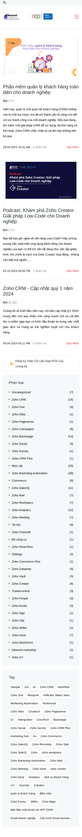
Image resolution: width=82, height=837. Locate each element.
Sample (15, 687)
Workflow (63, 687)
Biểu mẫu (46, 793)
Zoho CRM (19, 399)
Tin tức (16, 524)
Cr (12, 719)
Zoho (34, 752)
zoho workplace (52, 752)
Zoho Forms (18, 801)
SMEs (34, 801)
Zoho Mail (18, 495)
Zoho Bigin (49, 801)
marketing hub (20, 736)
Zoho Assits (19, 605)
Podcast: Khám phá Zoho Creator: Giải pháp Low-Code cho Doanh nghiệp (39, 216)
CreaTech (43, 719)
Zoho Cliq (18, 620)
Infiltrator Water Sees (56, 695)
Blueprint (33, 695)
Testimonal (49, 703)
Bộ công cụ (19, 539)
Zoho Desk (19, 635)
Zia (26, 687)
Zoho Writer (19, 627)
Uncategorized (21, 392)
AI (34, 687)
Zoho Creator (20, 583)
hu (34, 736)
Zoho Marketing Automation (29, 473)
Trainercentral (20, 591)
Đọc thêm (73, 147)
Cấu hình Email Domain (55, 818)
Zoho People (20, 598)
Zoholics (39, 785)
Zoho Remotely (42, 744)
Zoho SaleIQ (18, 752)
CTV (11, 100)
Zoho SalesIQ (21, 488)
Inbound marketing (24, 650)
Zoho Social (19, 443)
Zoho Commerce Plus (26, 561)
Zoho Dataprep (21, 569)
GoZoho (24, 785)
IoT (13, 785)
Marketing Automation (24, 703)
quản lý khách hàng (23, 793)
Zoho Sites (19, 414)
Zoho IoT (17, 657)
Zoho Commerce (51, 736)
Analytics (34, 777)
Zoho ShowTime (22, 546)
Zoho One (18, 407)
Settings (17, 554)
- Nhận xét (38, 147)
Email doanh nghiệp (23, 818)
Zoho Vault (18, 576)
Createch (34, 711)
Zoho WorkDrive (22, 642)
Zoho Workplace (22, 502)
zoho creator (58, 768)
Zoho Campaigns (23, 429)
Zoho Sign (18, 613)
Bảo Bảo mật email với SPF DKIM (32, 809)
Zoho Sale (62, 744)
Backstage (59, 719)
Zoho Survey (20, 451)
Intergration (25, 719)
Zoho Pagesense (23, 421)
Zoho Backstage (22, 436)
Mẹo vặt (17, 465)
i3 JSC (12, 302)
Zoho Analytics (21, 510)
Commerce (19, 480)
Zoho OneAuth (21, 532)
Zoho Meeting (20, 517)
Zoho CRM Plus (22, 458)
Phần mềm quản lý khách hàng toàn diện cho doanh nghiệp (41, 89)
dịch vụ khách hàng (56, 777)
